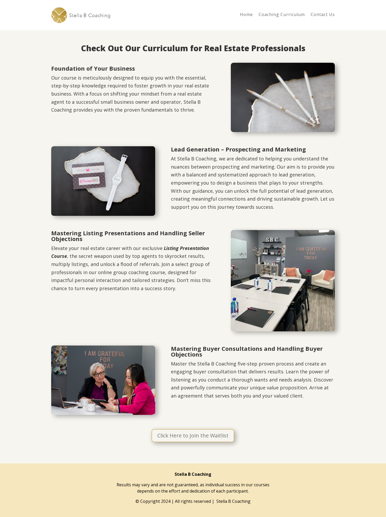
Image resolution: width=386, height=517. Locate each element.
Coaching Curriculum (282, 15)
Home (246, 15)
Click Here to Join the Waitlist (192, 435)
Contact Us (323, 15)
